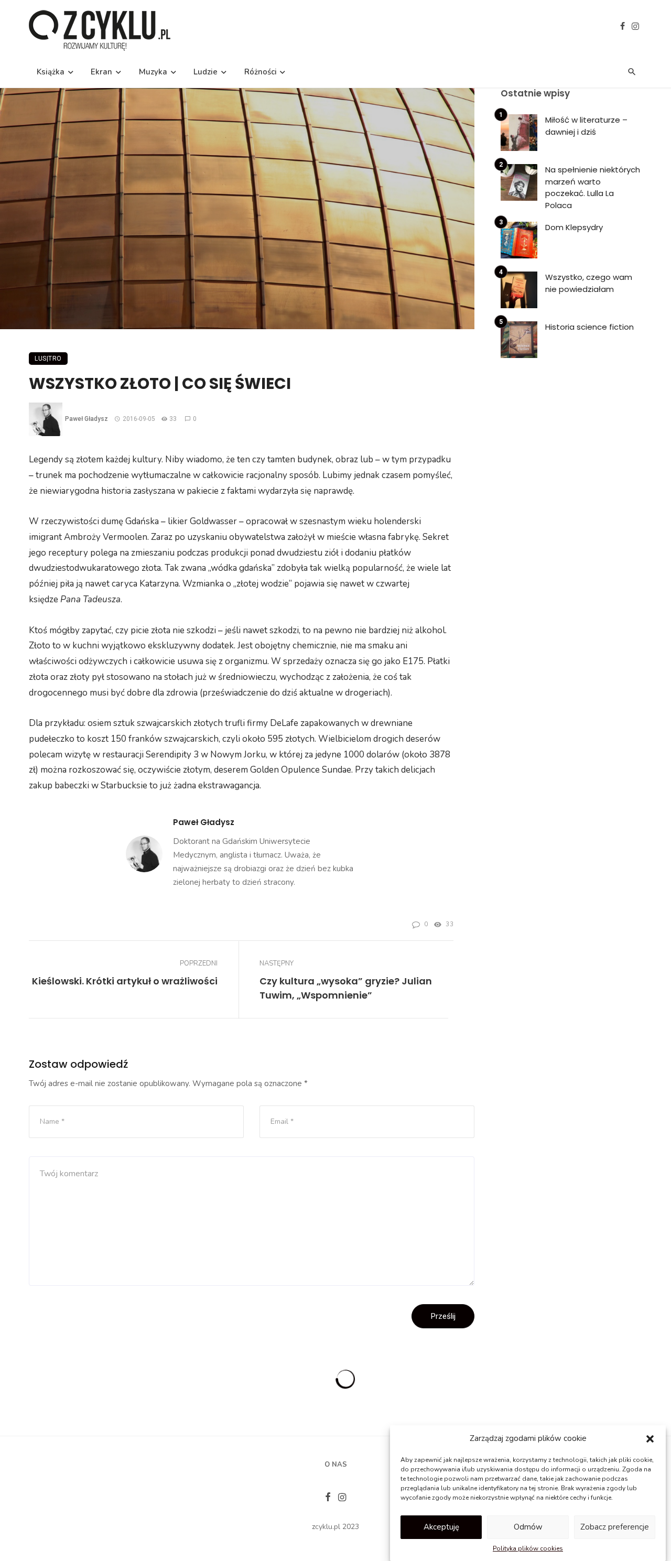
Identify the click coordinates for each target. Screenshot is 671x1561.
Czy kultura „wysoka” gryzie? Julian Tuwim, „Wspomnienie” (345, 988)
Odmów (528, 1527)
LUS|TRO (48, 358)
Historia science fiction (589, 326)
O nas (335, 1464)
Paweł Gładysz (86, 418)
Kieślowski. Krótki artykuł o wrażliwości (125, 981)
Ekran (101, 72)
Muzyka (153, 72)
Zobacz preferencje (614, 1527)
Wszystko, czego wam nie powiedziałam (588, 283)
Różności (260, 72)
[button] (650, 1439)
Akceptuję (441, 1527)
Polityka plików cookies (528, 1548)
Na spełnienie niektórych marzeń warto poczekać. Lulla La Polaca (592, 187)
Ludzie (205, 72)
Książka (50, 72)
